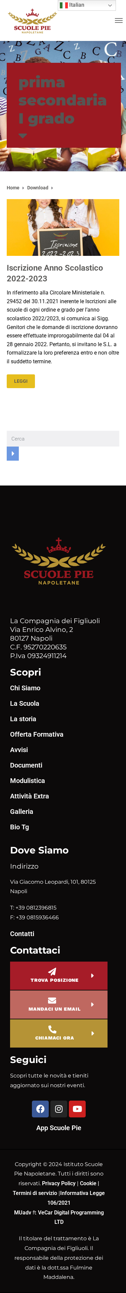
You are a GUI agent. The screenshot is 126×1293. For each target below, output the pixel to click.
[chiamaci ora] (52, 1029)
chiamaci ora (54, 1038)
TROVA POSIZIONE (55, 980)
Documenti (26, 765)
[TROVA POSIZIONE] (52, 972)
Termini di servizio (35, 1193)
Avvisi (19, 750)
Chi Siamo (25, 688)
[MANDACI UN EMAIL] (52, 1001)
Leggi (21, 381)
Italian (76, 5)
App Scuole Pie (58, 1128)
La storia (23, 719)
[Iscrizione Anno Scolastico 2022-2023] (63, 227)
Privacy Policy (59, 1183)
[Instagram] (58, 1109)
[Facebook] (40, 1109)
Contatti (22, 934)
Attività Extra (29, 796)
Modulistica (27, 781)
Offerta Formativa (37, 734)
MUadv (23, 1212)
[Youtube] (77, 1109)
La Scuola (24, 703)
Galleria (21, 811)
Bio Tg (19, 827)
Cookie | (89, 1183)
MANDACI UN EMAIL (54, 1009)
